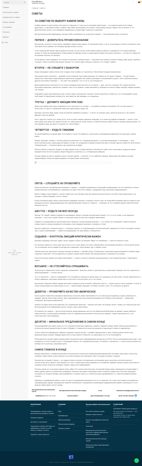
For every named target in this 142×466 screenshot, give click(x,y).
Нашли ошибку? (72, 396)
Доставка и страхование (39, 422)
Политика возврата (37, 417)
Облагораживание (64, 420)
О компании (64, 462)
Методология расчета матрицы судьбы (72, 390)
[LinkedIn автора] (136, 396)
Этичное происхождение (66, 424)
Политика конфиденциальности (127, 390)
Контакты (6, 32)
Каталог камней (54, 462)
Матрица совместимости (94, 414)
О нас (100, 390)
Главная (6, 7)
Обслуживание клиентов (85, 462)
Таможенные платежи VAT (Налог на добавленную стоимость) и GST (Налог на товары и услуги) (43, 428)
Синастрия (89, 426)
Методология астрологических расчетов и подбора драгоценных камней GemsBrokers (97, 432)
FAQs (59, 411)
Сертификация (63, 415)
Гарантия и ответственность (40, 434)
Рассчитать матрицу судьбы (95, 411)
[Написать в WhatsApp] (136, 460)
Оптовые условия (64, 428)
